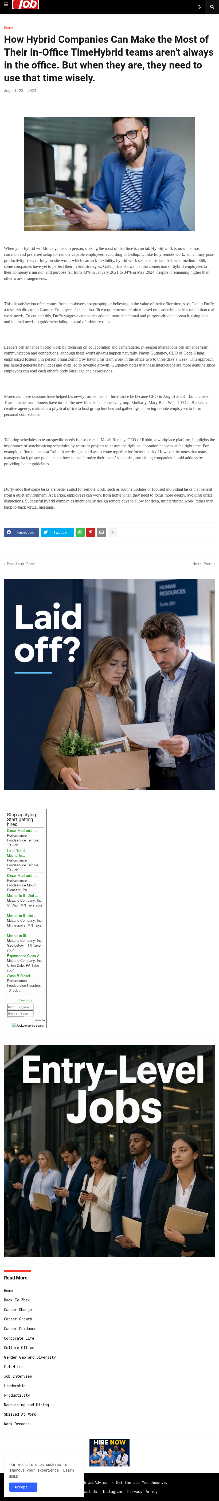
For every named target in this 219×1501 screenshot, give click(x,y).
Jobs (38, 1020)
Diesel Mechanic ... (22, 830)
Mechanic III (16, 935)
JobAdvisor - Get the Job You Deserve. (128, 1482)
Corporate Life (19, 1338)
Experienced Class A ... (25, 955)
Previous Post (21, 563)
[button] (6, 4)
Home (8, 28)
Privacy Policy (142, 1491)
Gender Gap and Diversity (30, 1357)
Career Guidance (20, 1328)
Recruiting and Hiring (26, 1404)
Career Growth (18, 1318)
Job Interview (18, 1376)
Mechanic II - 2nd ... (22, 895)
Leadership (15, 1385)
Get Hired (14, 1366)
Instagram (112, 1491)
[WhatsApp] (80, 532)
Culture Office (19, 1347)
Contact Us (86, 1491)
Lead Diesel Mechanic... (16, 853)
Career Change (18, 1309)
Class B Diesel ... (20, 975)
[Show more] (112, 532)
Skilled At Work (20, 1414)
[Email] (101, 532)
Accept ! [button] (23, 1486)
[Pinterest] (90, 532)
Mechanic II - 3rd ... (22, 915)
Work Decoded (17, 1423)
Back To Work (17, 1299)
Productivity (17, 1395)
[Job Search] (28, 1025)
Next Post (202, 563)
